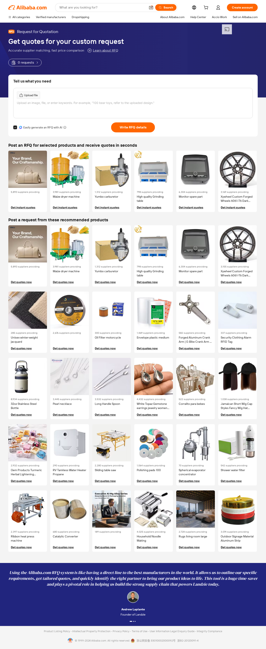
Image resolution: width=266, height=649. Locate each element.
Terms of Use (140, 631)
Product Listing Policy (57, 631)
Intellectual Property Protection (91, 631)
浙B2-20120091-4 (187, 640)
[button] (151, 7)
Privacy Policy (121, 631)
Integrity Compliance (209, 631)
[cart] (207, 8)
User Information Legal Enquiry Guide (172, 631)
